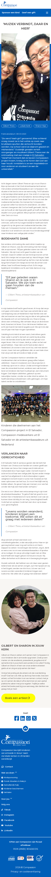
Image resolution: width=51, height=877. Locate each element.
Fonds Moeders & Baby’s (15, 781)
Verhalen (8, 792)
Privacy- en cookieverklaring (25, 871)
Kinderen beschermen (14, 788)
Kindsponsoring (11, 777)
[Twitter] (34, 719)
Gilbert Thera (9, 126)
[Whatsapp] (28, 718)
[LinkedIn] (22, 718)
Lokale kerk (25, 126)
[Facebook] (16, 718)
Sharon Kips (40, 126)
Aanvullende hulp (11, 785)
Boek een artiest (16, 698)
